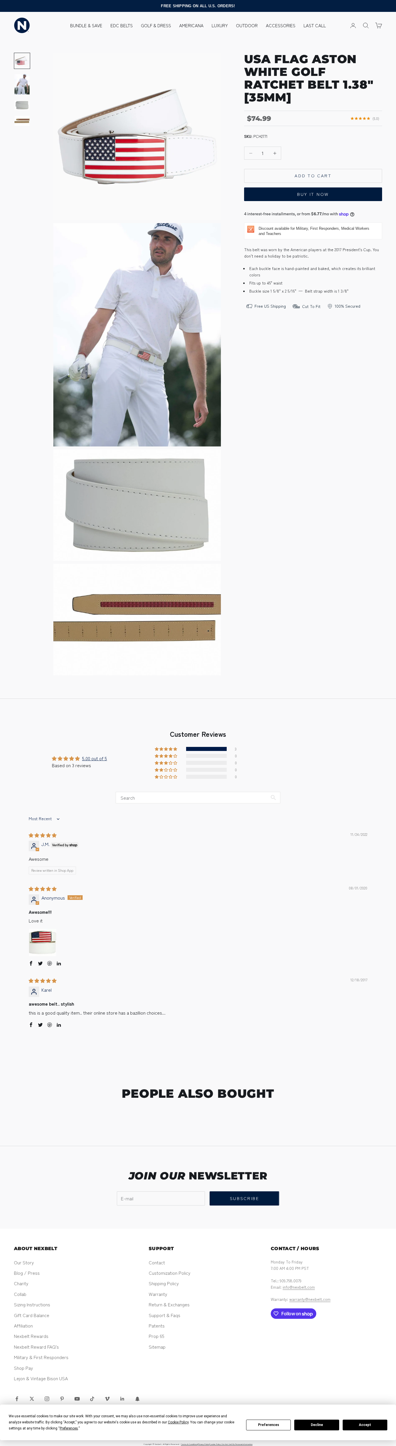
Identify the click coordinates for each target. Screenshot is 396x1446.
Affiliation (23, 1325)
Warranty (158, 1293)
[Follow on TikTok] (92, 1399)
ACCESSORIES (280, 25)
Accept (365, 1425)
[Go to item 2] (22, 84)
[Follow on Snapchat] (137, 1399)
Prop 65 (156, 1335)
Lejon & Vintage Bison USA (41, 1378)
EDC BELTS (121, 25)
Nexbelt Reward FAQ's (36, 1346)
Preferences (268, 1425)
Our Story (24, 1262)
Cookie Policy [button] (178, 1422)
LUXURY (220, 25)
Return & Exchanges (169, 1304)
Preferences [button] (69, 1428)
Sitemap (157, 1346)
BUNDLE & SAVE (86, 25)
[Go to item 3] (22, 105)
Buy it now (313, 194)
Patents (157, 1325)
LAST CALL (315, 25)
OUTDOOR (247, 25)
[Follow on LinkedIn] (122, 1399)
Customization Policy (169, 1272)
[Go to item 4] (22, 120)
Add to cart (313, 176)
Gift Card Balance (31, 1315)
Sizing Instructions (32, 1304)
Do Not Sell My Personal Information (237, 1444)
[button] (166, 749)
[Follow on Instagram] (47, 1399)
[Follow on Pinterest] (62, 1399)
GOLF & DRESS (156, 25)
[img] (43, 835)
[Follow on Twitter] (32, 1399)
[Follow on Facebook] (17, 1399)
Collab (20, 1293)
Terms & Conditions (189, 1444)
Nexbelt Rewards (31, 1335)
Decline (317, 1425)
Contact (157, 1262)
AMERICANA (191, 25)
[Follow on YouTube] (77, 1399)
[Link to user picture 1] (43, 942)
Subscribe (244, 1198)
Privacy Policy (203, 1444)
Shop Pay (23, 1367)
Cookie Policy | (215, 1444)
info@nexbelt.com (299, 1287)
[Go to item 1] (22, 61)
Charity (21, 1283)
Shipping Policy (164, 1283)
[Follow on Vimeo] (107, 1399)
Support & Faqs (164, 1315)
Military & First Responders (41, 1357)
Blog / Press (27, 1272)
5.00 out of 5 (94, 758)
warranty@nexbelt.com (309, 1299)
